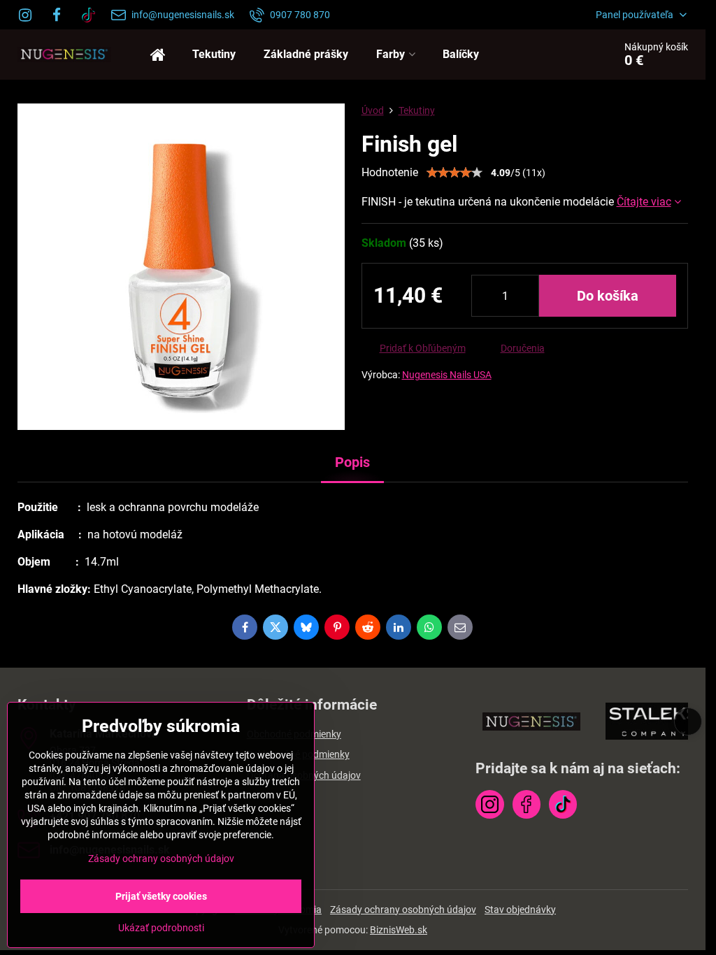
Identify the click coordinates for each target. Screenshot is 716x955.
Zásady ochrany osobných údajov (403, 909)
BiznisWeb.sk (398, 929)
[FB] (57, 14)
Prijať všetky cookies (161, 896)
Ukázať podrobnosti (161, 927)
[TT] (89, 14)
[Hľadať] (564, 54)
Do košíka (607, 295)
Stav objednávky (520, 909)
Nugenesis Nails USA (447, 374)
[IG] (29, 14)
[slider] (454, 172)
